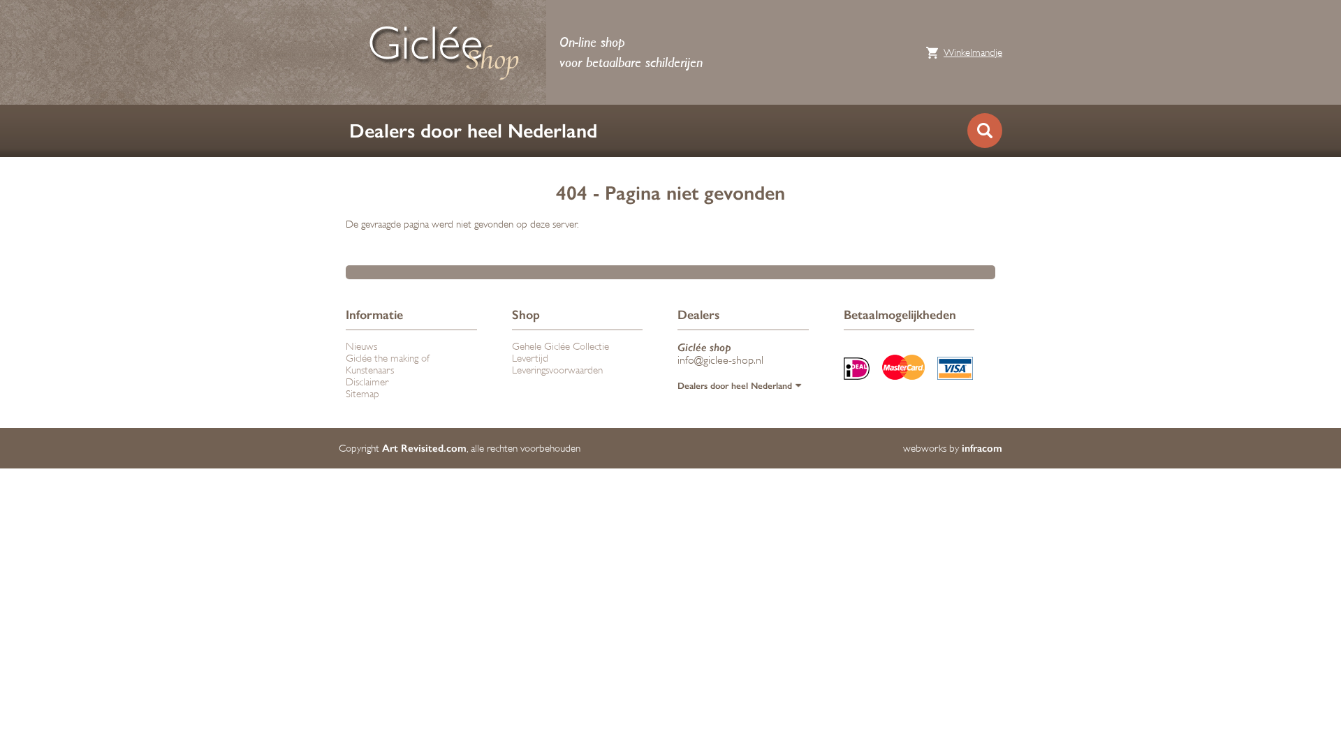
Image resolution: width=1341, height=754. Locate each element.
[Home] (443, 52)
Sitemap (362, 394)
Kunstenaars (370, 370)
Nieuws (361, 347)
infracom (982, 448)
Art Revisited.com (424, 448)
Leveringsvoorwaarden (557, 370)
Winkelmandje (973, 53)
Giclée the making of (388, 358)
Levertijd (530, 358)
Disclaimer (367, 382)
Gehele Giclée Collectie (560, 347)
